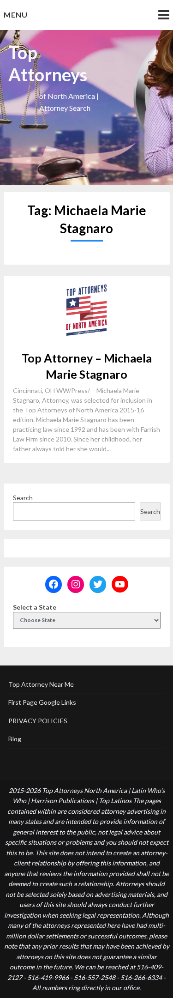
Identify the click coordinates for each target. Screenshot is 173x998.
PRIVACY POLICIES (37, 721)
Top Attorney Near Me (41, 684)
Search (23, 498)
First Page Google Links (42, 702)
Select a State (34, 607)
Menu (16, 14)
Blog (14, 739)
